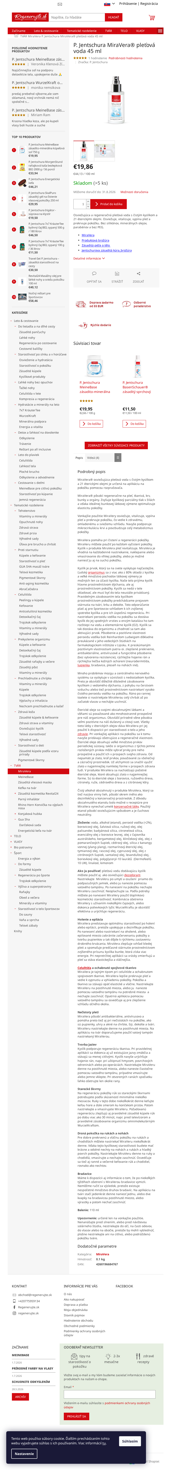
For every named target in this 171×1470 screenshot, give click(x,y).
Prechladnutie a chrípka (35, 678)
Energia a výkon (29, 858)
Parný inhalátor (29, 799)
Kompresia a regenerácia (36, 399)
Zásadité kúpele (30, 371)
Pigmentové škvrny (32, 578)
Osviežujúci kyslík (31, 728)
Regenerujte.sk (28, 1307)
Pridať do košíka (111, 204)
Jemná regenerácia (32, 500)
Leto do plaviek (28, 455)
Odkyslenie (27, 438)
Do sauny (25, 914)
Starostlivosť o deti (31, 745)
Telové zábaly (28, 925)
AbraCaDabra (28, 589)
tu (104, 1443)
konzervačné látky (126, 806)
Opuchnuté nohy (31, 522)
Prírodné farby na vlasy (32, 1368)
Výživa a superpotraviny (34, 886)
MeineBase (26, 777)
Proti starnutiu (28, 550)
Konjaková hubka (30, 814)
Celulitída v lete (30, 393)
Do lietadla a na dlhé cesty (36, 326)
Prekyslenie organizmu (34, 639)
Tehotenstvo (26, 511)
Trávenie (25, 444)
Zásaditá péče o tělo (96, 245)
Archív (20, 1397)
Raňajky (24, 892)
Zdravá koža (26, 712)
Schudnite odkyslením (31, 1382)
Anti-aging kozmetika (34, 583)
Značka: (93, 62)
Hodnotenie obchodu (78, 1320)
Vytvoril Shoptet (148, 1461)
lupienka (84, 665)
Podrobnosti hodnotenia (125, 58)
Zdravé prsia (28, 533)
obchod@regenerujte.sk (35, 1295)
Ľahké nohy (27, 338)
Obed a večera (29, 897)
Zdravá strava (28, 527)
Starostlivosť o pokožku (35, 366)
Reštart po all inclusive (35, 449)
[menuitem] (19, 31)
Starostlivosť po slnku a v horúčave (42, 354)
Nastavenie (24, 1453)
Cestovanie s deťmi (31, 483)
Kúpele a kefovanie (32, 555)
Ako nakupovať (74, 1299)
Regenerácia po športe (34, 875)
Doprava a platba (76, 1305)
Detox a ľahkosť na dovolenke (38, 432)
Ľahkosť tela (27, 466)
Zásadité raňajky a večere (37, 662)
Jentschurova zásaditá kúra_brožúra (107, 250)
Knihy (18, 931)
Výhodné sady (29, 539)
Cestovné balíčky (30, 349)
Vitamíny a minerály (33, 516)
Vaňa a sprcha (29, 920)
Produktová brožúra (95, 240)
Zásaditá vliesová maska (35, 782)
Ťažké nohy (27, 388)
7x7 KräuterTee (29, 410)
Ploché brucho (29, 472)
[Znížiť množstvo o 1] (88, 206)
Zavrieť (101, 270)
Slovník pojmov (74, 1315)
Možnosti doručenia (134, 192)
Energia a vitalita (31, 427)
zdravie (83, 734)
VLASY (18, 842)
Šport (17, 853)
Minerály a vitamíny (33, 903)
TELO (17, 836)
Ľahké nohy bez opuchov (35, 382)
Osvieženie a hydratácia (36, 360)
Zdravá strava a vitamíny (36, 723)
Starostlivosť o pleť (32, 561)
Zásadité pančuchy (32, 332)
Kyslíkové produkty (32, 377)
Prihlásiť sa (76, 1416)
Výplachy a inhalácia (33, 700)
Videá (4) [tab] (93, 458)
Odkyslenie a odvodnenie (36, 477)
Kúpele (24, 689)
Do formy (24, 864)
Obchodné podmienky (79, 1326)
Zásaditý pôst (28, 667)
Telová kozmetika (31, 572)
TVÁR (17, 766)
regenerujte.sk (28, 1313)
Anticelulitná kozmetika (35, 611)
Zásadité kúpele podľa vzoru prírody (39, 752)
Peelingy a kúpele (31, 600)
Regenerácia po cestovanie (38, 343)
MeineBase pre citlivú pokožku (40, 488)
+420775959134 (29, 1301)
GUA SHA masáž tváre (34, 566)
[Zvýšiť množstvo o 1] (88, 201)
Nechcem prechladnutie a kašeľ (41, 706)
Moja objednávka (76, 1310)
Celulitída (26, 460)
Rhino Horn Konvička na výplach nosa (40, 806)
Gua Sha (24, 819)
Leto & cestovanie (26, 321)
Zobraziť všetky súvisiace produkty (116, 445)
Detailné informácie (87, 258)
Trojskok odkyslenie (32, 622)
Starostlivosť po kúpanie (36, 494)
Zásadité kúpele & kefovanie (38, 717)
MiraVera (24, 771)
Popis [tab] (79, 458)
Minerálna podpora (32, 421)
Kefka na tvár (27, 788)
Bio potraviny (23, 847)
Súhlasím (130, 1441)
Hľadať (113, 17)
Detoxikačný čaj (30, 617)
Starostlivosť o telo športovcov (39, 909)
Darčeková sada (30, 825)
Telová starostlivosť (32, 734)
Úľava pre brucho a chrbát (37, 544)
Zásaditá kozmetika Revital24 (38, 793)
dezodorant (132, 875)
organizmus (96, 572)
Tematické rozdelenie (29, 505)
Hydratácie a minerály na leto (38, 404)
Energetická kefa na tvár (35, 831)
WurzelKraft (27, 416)
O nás (68, 1294)
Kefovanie (26, 606)
